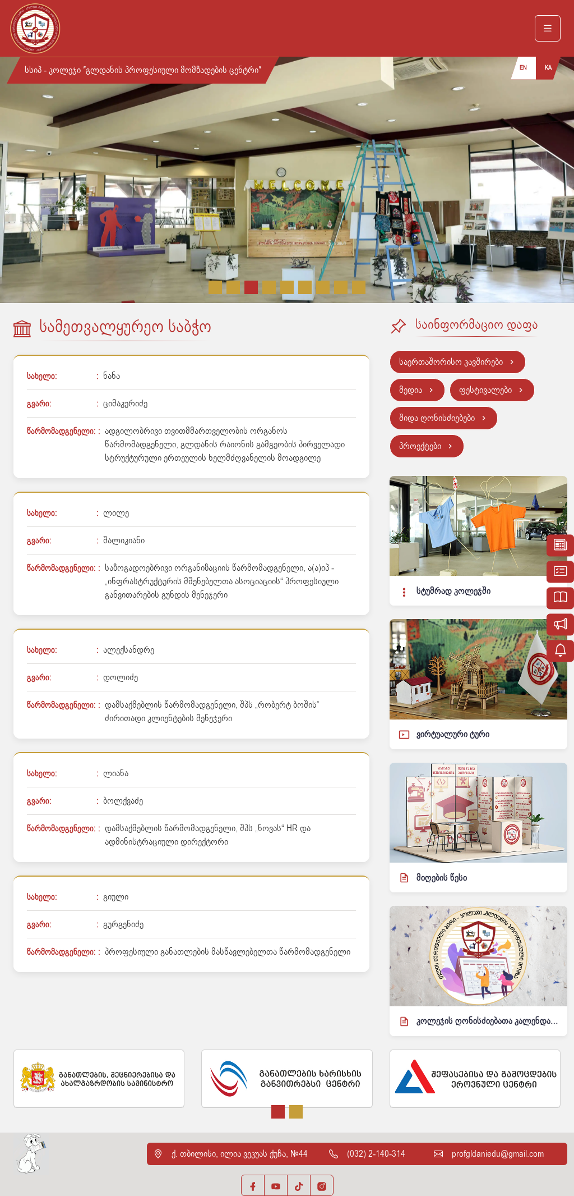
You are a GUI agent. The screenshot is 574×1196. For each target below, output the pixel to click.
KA (548, 67)
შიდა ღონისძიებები (437, 418)
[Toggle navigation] (548, 28)
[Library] (560, 598)
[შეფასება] (560, 572)
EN (523, 67)
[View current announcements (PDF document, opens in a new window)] (560, 624)
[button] (215, 287)
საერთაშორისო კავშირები (451, 362)
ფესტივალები (485, 390)
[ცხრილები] (560, 545)
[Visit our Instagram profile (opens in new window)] (322, 1185)
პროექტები (420, 446)
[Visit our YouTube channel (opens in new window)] (276, 1185)
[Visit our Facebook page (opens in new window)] (253, 1185)
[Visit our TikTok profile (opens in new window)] (299, 1185)
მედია (410, 390)
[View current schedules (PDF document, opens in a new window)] (560, 651)
